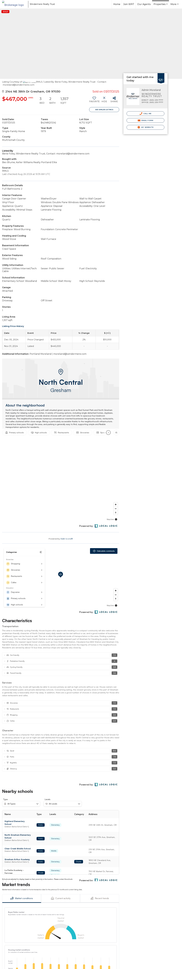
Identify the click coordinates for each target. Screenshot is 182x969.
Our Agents (144, 4)
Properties (161, 6)
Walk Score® (66, 539)
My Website (147, 127)
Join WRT (128, 4)
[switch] (94, 100)
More (174, 6)
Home (116, 4)
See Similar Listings (104, 110)
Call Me (147, 114)
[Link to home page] (14, 4)
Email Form (147, 120)
